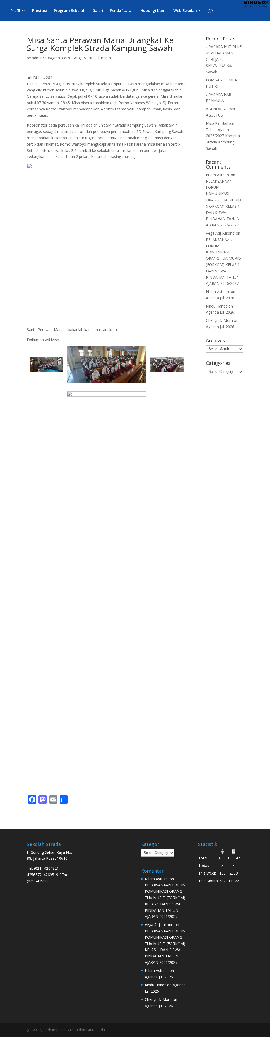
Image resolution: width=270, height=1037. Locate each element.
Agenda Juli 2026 (220, 297)
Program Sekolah (69, 11)
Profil (15, 11)
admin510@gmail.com (51, 57)
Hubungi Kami (154, 11)
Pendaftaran (122, 11)
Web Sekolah (185, 11)
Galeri (97, 11)
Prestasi (39, 11)
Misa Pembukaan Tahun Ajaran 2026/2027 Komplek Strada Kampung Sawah (223, 136)
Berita (106, 57)
